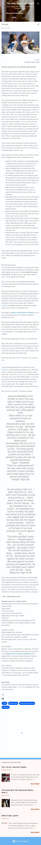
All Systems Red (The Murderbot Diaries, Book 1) (18, 791)
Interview (4, 305)
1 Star (4, 703)
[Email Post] (3, 699)
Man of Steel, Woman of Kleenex (23, 313)
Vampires (5, 707)
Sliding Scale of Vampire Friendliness (18, 654)
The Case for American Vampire (14, 767)
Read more (35, 784)
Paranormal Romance (27, 703)
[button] (38, 24)
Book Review (13, 703)
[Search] (38, 4)
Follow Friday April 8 (10, 815)
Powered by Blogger (21, 841)
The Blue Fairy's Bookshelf (20, 3)
